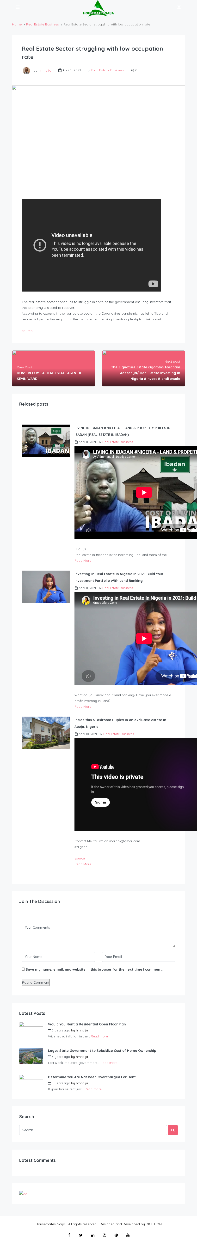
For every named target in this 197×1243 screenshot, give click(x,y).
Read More (82, 560)
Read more (99, 1036)
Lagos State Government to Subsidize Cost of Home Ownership (102, 1050)
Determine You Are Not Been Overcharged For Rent (92, 1077)
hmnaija (44, 70)
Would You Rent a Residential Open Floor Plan (87, 1024)
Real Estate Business (42, 24)
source (27, 331)
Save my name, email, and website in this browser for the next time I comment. (94, 969)
